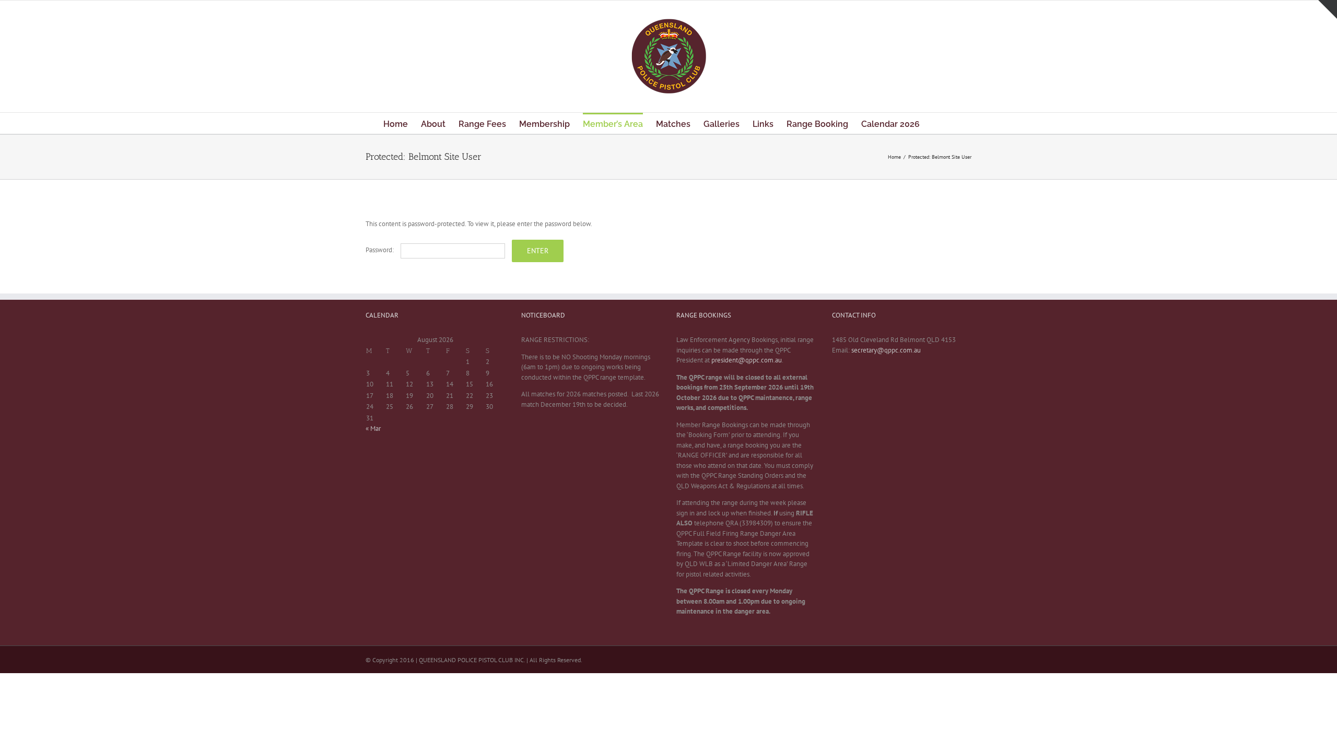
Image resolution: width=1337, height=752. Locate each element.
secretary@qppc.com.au (886, 350)
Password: (380, 249)
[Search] (937, 123)
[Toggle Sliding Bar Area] (1327, 9)
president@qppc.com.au (746, 360)
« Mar (373, 428)
